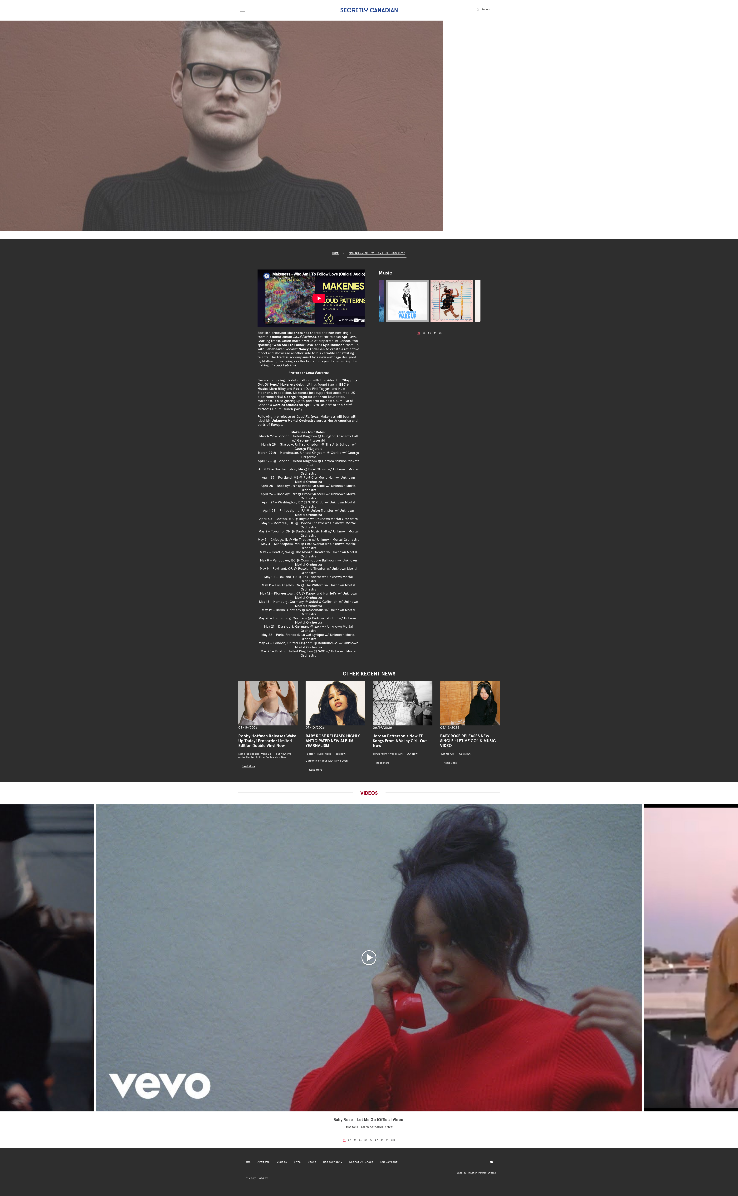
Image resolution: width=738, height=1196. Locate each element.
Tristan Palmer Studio (482, 1172)
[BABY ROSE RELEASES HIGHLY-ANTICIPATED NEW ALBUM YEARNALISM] (335, 703)
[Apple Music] (491, 1162)
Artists (264, 1162)
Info (297, 1162)
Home (335, 253)
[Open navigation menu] (242, 10)
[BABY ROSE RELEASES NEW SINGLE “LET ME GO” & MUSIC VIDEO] (470, 703)
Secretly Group (361, 1162)
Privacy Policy (256, 1178)
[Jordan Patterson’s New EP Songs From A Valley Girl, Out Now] (402, 703)
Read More (248, 766)
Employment (389, 1162)
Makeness (295, 333)
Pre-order (308, 373)
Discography (332, 1162)
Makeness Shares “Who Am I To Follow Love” (377, 253)
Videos (282, 1162)
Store (312, 1162)
